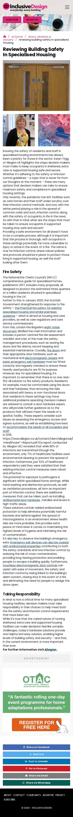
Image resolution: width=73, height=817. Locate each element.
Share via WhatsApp (36, 782)
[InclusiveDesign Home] (25, 7)
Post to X (36, 754)
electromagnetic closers (41, 358)
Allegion (50, 649)
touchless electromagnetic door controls (30, 565)
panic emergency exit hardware (24, 362)
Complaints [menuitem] (33, 795)
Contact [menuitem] (19, 795)
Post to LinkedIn (36, 761)
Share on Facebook (36, 747)
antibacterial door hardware (21, 500)
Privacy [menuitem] (60, 795)
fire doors (53, 350)
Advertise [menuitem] (48, 795)
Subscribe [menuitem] (9, 799)
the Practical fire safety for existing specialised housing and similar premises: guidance (32, 312)
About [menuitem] (8, 795)
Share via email (36, 775)
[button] (67, 7)
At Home (17, 36)
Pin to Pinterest (36, 768)
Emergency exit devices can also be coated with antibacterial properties (36, 544)
